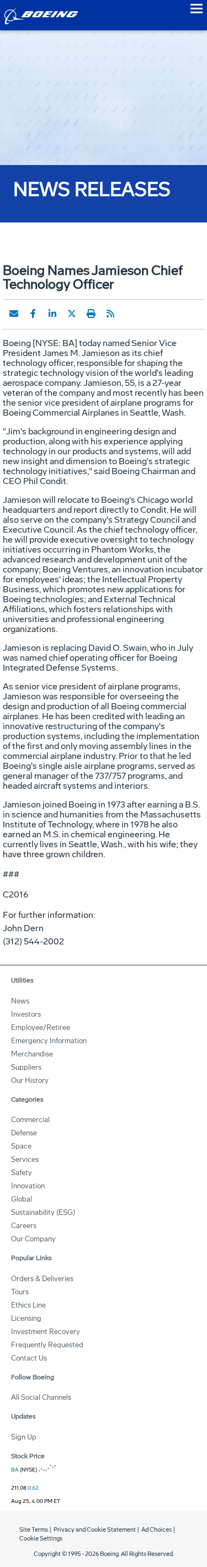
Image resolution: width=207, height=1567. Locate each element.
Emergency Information (49, 1041)
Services (25, 1159)
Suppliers (26, 1067)
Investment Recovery (45, 1331)
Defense (24, 1133)
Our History (30, 1080)
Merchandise (32, 1054)
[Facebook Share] (33, 313)
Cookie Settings (40, 1538)
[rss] (110, 313)
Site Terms (33, 1529)
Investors (26, 1014)
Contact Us (29, 1358)
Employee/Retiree (40, 1027)
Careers (23, 1225)
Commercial (30, 1120)
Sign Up (23, 1437)
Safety (21, 1172)
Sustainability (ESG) (43, 1212)
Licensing (26, 1318)
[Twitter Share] (71, 313)
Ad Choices (156, 1529)
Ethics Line (28, 1305)
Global (21, 1199)
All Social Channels (41, 1397)
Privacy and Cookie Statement (95, 1529)
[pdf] (129, 313)
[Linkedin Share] (52, 313)
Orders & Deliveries (42, 1278)
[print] (91, 313)
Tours (20, 1292)
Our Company (33, 1239)
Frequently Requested (47, 1345)
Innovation (28, 1186)
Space (21, 1146)
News (20, 1001)
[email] (14, 313)
